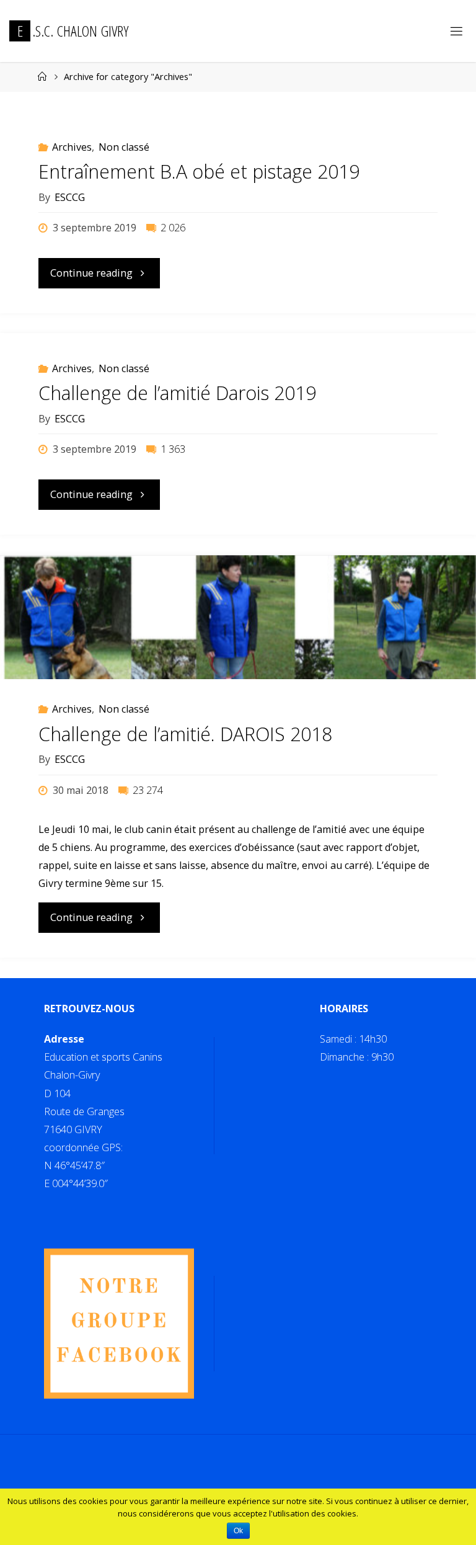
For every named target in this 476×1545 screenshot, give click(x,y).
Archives (72, 147)
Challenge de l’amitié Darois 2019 (177, 393)
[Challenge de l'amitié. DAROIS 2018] (238, 648)
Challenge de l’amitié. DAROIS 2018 (185, 734)
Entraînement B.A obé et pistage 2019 (198, 171)
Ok (238, 1530)
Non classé (124, 147)
